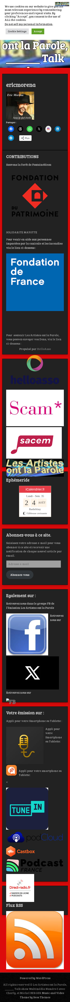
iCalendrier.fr (35, 489)
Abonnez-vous (19, 575)
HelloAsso (44, 349)
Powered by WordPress (35, 978)
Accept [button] (38, 31)
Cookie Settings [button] (17, 31)
